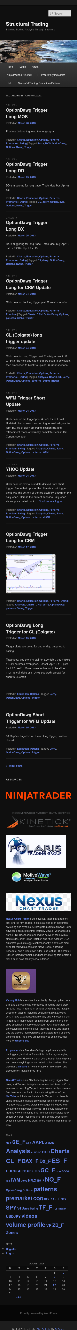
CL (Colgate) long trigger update (24, 338)
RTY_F (48, 1199)
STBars (23, 1208)
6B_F (8, 1143)
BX (39, 260)
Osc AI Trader (14, 1080)
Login (23, 66)
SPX (63, 1199)
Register (11, 1249)
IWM (15, 1180)
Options (43, 139)
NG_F (40, 1180)
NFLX (32, 1180)
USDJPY (13, 1216)
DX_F (45, 1161)
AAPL (38, 1142)
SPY (11, 1207)
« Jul (18, 1297)
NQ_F (53, 1179)
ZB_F (58, 1225)
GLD (58, 1171)
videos (29, 1215)
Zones (12, 1232)
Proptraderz (13, 1050)
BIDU (46, 1151)
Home (10, 66)
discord (22, 1066)
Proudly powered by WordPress (38, 1313)
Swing (23, 143)
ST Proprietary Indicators (51, 74)
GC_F (47, 1170)
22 (54, 1285)
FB (24, 1171)
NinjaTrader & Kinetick (19, 74)
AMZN (49, 1142)
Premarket (12, 143)
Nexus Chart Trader (17, 918)
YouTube (11, 1096)
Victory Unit (13, 1000)
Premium (11, 314)
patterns (11, 318)
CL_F (13, 1160)
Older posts (14, 765)
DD (39, 202)
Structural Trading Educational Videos (39, 83)
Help (9, 83)
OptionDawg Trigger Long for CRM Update (28, 284)
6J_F (28, 1143)
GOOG (65, 1171)
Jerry (41, 143)
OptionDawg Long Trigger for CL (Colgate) (30, 628)
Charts (21, 139)
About (35, 66)
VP (49, 1225)
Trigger (28, 147)
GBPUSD (33, 1171)
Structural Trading (27, 23)
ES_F (59, 1160)
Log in (10, 1253)
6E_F (18, 1142)
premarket (19, 1198)
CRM (40, 314)
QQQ (38, 1198)
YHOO (46, 517)
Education (32, 139)
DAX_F (30, 1161)
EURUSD (14, 1170)
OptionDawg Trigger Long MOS (26, 113)
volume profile (25, 1224)
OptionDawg (59, 143)
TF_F (45, 1207)
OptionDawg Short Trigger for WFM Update (30, 717)
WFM (45, 452)
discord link (22, 1040)
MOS (48, 143)
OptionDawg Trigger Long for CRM (26, 537)
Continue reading (50, 501)
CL (60, 377)
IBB (8, 1180)
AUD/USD (36, 1152)
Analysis (43, 377)
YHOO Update (20, 469)
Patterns (54, 139)
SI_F (56, 1198)
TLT (55, 1208)
